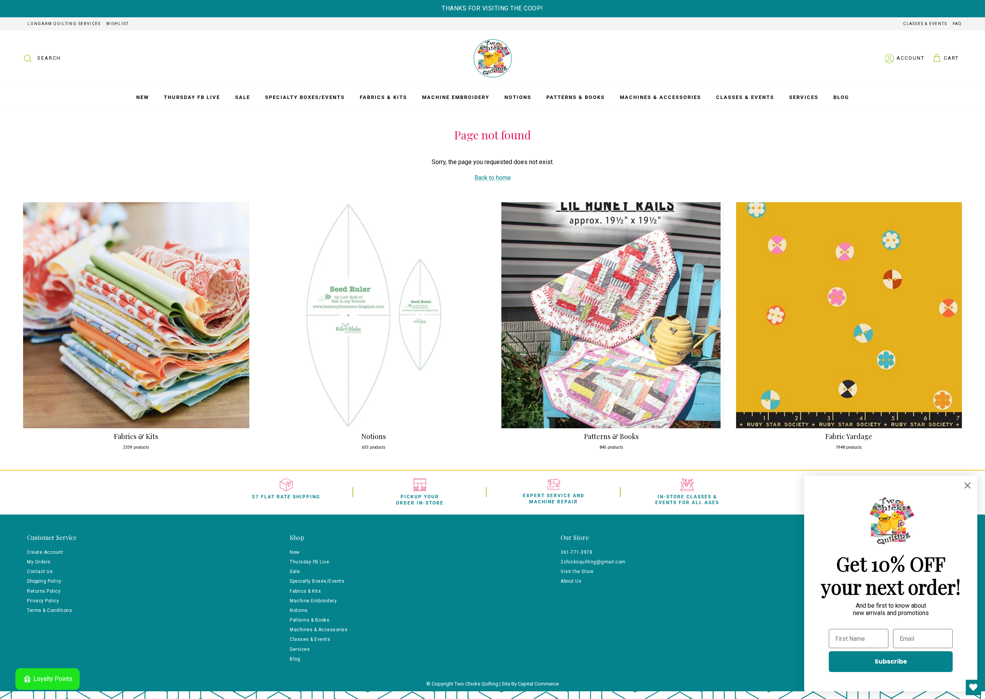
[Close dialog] (967, 485)
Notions (517, 97)
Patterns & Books (575, 97)
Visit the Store (577, 571)
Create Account (45, 552)
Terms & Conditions (49, 610)
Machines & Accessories (660, 97)
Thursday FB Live (192, 97)
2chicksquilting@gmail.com (593, 562)
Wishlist (117, 24)
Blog (841, 97)
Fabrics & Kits (383, 97)
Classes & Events (925, 24)
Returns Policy (43, 591)
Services (803, 97)
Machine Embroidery (455, 97)
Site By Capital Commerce (530, 684)
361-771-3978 (576, 552)
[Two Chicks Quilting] (492, 58)
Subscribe (891, 661)
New (142, 97)
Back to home (492, 177)
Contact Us (40, 571)
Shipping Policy (44, 581)
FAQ (957, 24)
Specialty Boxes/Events (305, 97)
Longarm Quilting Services (64, 24)
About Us (571, 581)
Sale (242, 97)
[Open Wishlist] (973, 687)
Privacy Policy (43, 600)
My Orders (39, 562)
